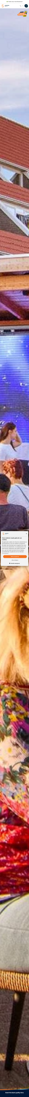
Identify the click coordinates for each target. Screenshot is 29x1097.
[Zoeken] (22, 6)
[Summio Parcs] (8, 6)
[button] (14, 563)
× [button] (26, 533)
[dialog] (14, 548)
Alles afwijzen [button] (15, 560)
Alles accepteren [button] (15, 556)
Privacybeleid (5, 553)
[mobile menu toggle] (26, 6)
